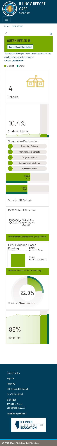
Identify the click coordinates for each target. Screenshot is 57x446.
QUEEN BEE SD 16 (17, 26)
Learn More (17, 60)
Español (10, 378)
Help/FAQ (11, 383)
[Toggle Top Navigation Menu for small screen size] (6, 19)
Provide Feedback (15, 394)
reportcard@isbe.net (16, 413)
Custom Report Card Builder (20, 47)
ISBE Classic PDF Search (17, 388)
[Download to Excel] (51, 33)
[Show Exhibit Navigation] (6, 33)
